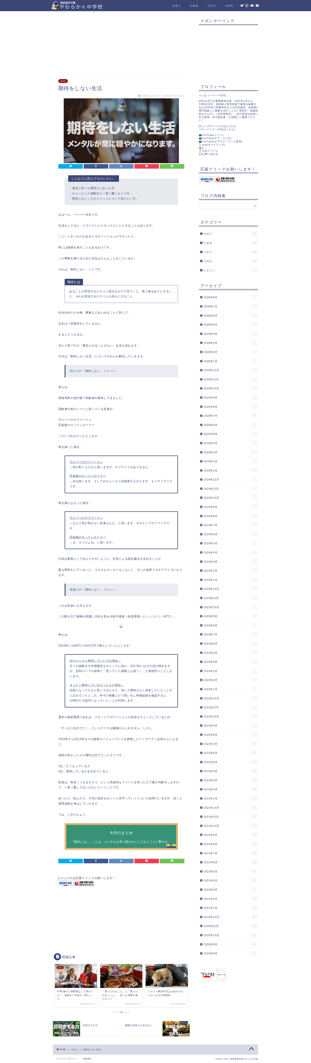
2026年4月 (229, 333)
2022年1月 (229, 798)
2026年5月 (229, 324)
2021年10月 (229, 825)
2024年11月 (229, 488)
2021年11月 (229, 816)
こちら (231, 126)
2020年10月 (229, 935)
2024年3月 (229, 561)
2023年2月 (229, 680)
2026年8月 (229, 297)
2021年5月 (229, 871)
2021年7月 (229, 853)
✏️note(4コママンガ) (212, 144)
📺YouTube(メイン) (211, 135)
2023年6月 (229, 643)
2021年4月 (229, 880)
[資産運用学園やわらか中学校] (87, 8)
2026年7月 (229, 306)
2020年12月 (229, 917)
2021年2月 (229, 898)
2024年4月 (229, 552)
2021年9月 (229, 834)
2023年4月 (229, 661)
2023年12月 (229, 588)
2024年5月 (229, 543)
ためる (194, 5)
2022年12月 (229, 698)
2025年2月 (229, 461)
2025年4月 (229, 443)
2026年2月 (229, 352)
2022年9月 (229, 725)
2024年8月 (229, 516)
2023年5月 (229, 652)
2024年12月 (229, 479)
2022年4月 (229, 771)
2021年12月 (229, 807)
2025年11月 (229, 379)
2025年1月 (229, 470)
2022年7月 (229, 743)
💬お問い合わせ (208, 154)
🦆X (201, 148)
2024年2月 (229, 570)
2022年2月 (229, 789)
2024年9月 (229, 506)
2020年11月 (229, 926)
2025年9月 (229, 397)
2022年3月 (229, 780)
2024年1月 (229, 579)
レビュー (229, 270)
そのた (229, 5)
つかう (212, 5)
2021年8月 (229, 844)
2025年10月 (229, 388)
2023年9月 (229, 616)
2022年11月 (229, 707)
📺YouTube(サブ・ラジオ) (215, 138)
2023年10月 (229, 607)
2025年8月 (229, 406)
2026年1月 (229, 361)
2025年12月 (229, 370)
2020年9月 (229, 944)
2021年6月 (229, 862)
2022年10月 (229, 716)
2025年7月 (229, 415)
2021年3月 (229, 889)
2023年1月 (229, 689)
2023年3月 (229, 671)
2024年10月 (229, 497)
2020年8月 (229, 953)
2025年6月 (229, 424)
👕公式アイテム (208, 150)
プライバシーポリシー (66, 1059)
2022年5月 (229, 762)
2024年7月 (229, 525)
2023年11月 (229, 598)
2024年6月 (229, 534)
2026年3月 (229, 342)
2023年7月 (229, 634)
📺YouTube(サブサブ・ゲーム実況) (220, 141)
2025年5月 (229, 434)
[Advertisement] (121, 43)
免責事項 (87, 1059)
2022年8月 (229, 734)
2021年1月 (229, 907)
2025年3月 (229, 452)
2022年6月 (229, 752)
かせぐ (176, 5)
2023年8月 (229, 625)
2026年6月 (229, 315)
